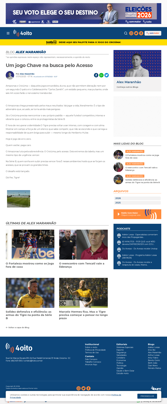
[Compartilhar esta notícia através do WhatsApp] (101, 75)
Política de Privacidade (95, 350)
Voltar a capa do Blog (18, 327)
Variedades (121, 355)
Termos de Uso (92, 352)
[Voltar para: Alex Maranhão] (137, 63)
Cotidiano (121, 358)
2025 (118, 202)
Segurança (121, 352)
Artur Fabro (153, 358)
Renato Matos (154, 368)
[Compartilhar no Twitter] (106, 75)
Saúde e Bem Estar (125, 371)
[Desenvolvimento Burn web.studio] (156, 388)
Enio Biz (151, 350)
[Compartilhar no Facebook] (96, 75)
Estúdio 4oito (123, 373)
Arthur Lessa (153, 355)
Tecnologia (121, 365)
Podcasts (123, 228)
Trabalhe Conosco (93, 362)
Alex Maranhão (27, 74)
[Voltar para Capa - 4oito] (34, 33)
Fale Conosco (91, 359)
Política (120, 363)
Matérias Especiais (125, 347)
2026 (118, 198)
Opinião (120, 368)
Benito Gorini (154, 360)
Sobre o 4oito (91, 347)
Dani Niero (153, 365)
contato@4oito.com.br (33, 361)
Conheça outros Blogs (127, 87)
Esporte (120, 350)
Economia (121, 360)
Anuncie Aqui (91, 364)
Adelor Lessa (154, 347)
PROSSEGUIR (147, 396)
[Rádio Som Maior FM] (153, 33)
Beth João (152, 363)
